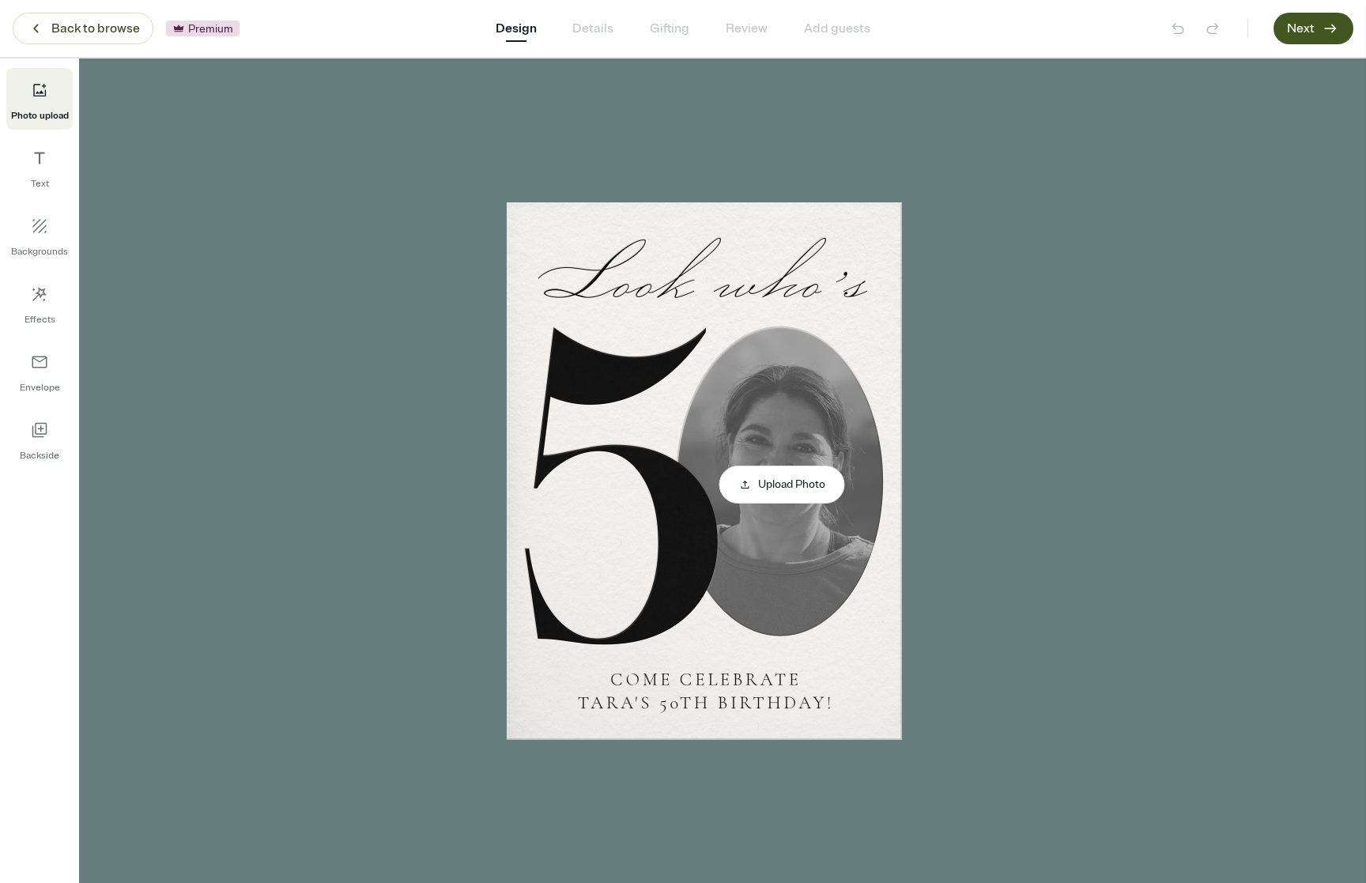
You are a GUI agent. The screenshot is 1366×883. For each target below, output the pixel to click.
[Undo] (1177, 28)
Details (592, 28)
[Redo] (1212, 28)
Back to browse (95, 28)
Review (747, 28)
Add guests (837, 28)
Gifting (669, 28)
